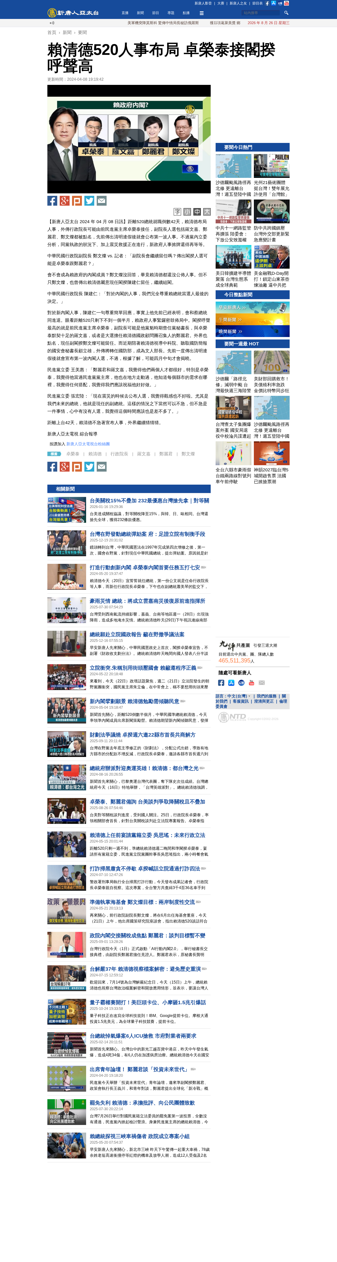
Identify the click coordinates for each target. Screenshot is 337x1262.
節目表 (257, 3)
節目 (155, 13)
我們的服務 (267, 696)
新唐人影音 (203, 3)
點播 (186, 13)
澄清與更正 (264, 701)
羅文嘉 (143, 453)
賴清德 (95, 453)
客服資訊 (241, 701)
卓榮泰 (72, 453)
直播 (125, 13)
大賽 (220, 3)
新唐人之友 (238, 3)
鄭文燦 (188, 453)
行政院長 (119, 453)
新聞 (140, 13)
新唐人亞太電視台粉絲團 (88, 444)
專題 (171, 13)
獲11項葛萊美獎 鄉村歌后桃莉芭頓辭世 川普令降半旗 (226, 23)
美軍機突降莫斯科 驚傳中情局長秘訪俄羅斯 (135, 23)
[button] (129, 139)
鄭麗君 (166, 453)
